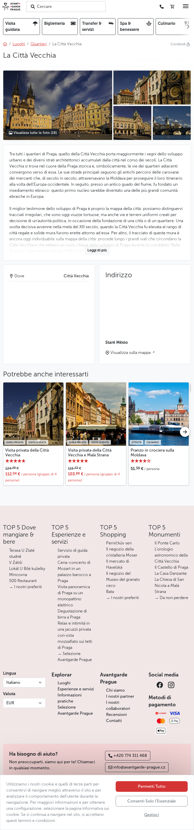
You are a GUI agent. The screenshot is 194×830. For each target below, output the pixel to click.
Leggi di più (97, 250)
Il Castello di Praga (171, 567)
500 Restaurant (23, 580)
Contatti (114, 720)
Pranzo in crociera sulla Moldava (152, 452)
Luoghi (64, 682)
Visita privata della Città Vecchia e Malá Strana (89, 452)
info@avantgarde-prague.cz (139, 767)
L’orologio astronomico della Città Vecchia (171, 555)
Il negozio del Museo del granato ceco (123, 579)
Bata (110, 591)
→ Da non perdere (171, 597)
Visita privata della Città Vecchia (27, 452)
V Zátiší (15, 562)
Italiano (13, 682)
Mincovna (18, 574)
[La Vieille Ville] (58, 105)
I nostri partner (120, 696)
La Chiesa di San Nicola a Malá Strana (169, 585)
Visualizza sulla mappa (131, 352)
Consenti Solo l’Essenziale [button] (151, 801)
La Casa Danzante (171, 573)
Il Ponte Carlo (167, 543)
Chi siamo (115, 690)
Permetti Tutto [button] (151, 786)
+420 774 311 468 (130, 755)
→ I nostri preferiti (25, 586)
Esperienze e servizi (76, 689)
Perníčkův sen (119, 543)
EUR (10, 702)
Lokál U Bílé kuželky (27, 568)
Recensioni (116, 714)
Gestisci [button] (151, 814)
